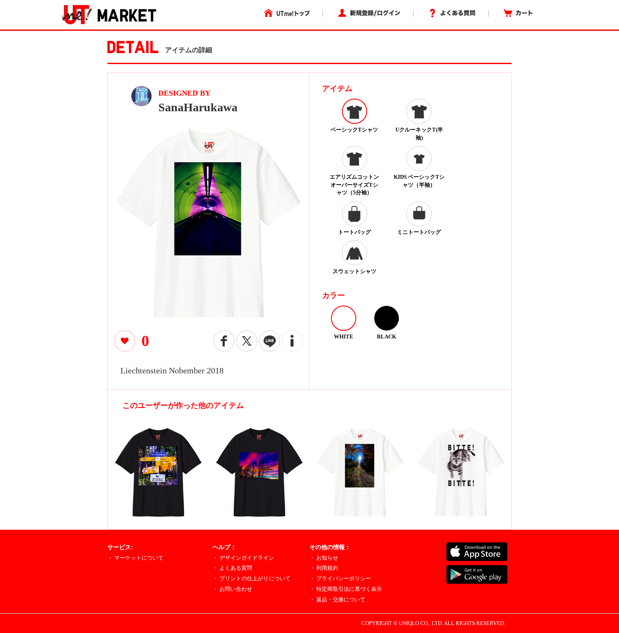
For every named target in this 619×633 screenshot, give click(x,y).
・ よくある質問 (232, 568)
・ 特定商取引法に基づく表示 (346, 589)
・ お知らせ (324, 558)
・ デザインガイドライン (243, 558)
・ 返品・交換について (338, 599)
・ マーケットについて (135, 558)
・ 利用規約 (324, 568)
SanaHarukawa (197, 107)
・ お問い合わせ (232, 589)
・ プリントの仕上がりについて (252, 578)
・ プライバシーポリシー (340, 578)
